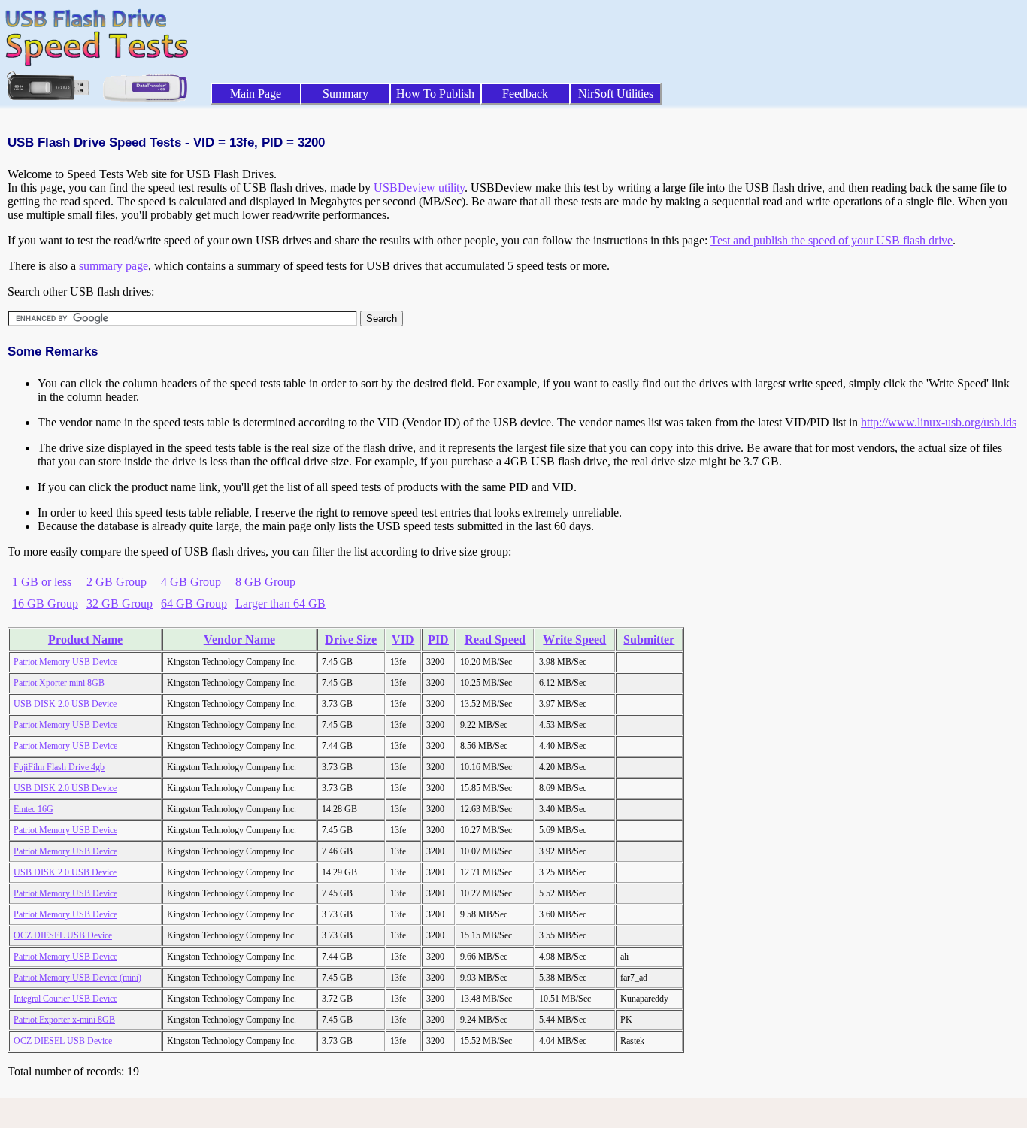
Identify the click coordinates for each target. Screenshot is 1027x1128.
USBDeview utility (419, 187)
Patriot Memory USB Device (65, 661)
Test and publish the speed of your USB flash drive (831, 240)
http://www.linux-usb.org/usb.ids (938, 422)
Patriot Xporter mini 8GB (59, 683)
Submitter (648, 639)
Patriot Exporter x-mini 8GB (64, 1019)
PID (438, 639)
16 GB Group (45, 603)
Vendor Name (239, 639)
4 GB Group (191, 581)
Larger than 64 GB (280, 603)
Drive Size (351, 639)
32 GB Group (119, 603)
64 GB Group (194, 603)
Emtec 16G (33, 809)
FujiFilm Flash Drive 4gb (59, 767)
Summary (345, 93)
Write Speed (574, 639)
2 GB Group (116, 581)
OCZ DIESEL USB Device (63, 935)
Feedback (525, 93)
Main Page (255, 93)
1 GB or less (41, 581)
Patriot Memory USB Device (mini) (77, 977)
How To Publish (435, 93)
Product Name (85, 639)
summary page (113, 265)
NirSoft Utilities (615, 93)
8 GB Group (265, 581)
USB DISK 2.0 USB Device (65, 704)
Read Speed (495, 639)
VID (403, 639)
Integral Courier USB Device (65, 998)
